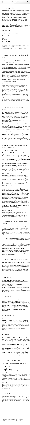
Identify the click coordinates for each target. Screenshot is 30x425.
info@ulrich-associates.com (11, 43)
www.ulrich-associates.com (10, 62)
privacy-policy (9, 8)
